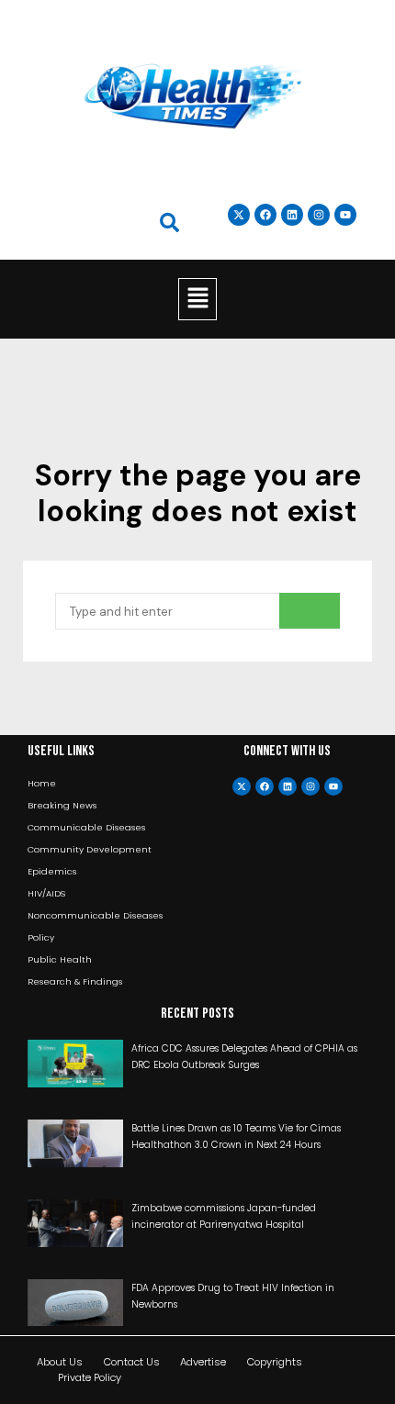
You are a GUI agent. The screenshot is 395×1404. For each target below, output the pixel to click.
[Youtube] (333, 786)
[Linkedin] (292, 215)
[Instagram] (319, 215)
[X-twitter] (241, 786)
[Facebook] (264, 786)
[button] (197, 299)
